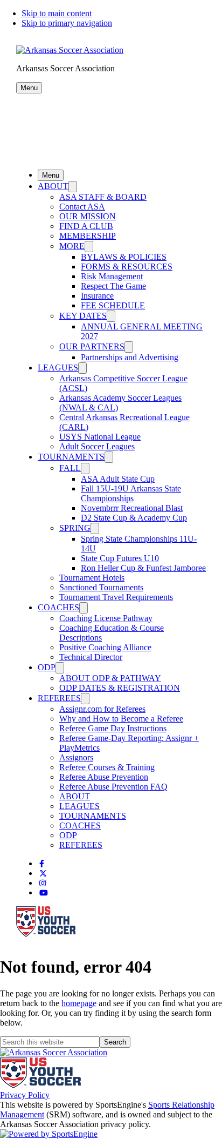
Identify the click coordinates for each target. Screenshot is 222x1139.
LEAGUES (58, 367)
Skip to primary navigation (67, 23)
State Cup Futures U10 (120, 558)
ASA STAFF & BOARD (103, 196)
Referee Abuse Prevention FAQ (113, 786)
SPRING (75, 528)
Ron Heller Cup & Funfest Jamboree (143, 567)
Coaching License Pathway (105, 618)
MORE (72, 246)
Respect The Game (113, 286)
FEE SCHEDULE (113, 305)
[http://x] (43, 874)
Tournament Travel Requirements (116, 597)
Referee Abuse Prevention (103, 776)
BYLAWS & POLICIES (123, 256)
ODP (47, 667)
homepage (78, 1003)
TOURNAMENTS (71, 456)
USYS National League (100, 436)
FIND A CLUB (86, 226)
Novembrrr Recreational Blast (132, 508)
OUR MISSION (87, 216)
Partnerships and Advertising (129, 357)
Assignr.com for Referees (102, 708)
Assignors (76, 757)
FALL (70, 468)
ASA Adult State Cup (118, 478)
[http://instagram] (42, 883)
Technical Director (90, 657)
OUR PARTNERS (91, 346)
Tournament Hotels (91, 577)
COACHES (58, 607)
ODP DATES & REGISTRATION (119, 687)
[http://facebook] (41, 864)
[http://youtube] (43, 893)
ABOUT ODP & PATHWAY (110, 678)
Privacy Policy (25, 1095)
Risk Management (112, 276)
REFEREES (59, 698)
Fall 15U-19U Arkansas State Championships (131, 493)
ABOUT (53, 186)
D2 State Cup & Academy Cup (134, 517)
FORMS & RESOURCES (126, 266)
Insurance (97, 295)
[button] (29, 87)
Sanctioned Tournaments (101, 587)
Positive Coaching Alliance (105, 647)
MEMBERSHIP (87, 235)
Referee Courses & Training (107, 767)
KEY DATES (83, 315)
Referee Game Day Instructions (112, 728)
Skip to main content (57, 13)
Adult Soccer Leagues (97, 446)
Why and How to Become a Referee (121, 718)
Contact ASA (82, 206)
